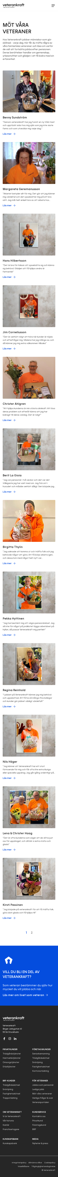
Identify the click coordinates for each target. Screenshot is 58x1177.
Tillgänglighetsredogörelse (43, 1166)
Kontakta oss (38, 1116)
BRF (34, 1129)
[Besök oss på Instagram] (9, 1038)
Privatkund (37, 1120)
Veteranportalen (40, 1102)
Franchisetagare (11, 1129)
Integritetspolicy (19, 1163)
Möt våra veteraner (42, 1093)
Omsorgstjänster (11, 1062)
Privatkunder (10, 1049)
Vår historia (8, 1120)
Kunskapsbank (10, 1143)
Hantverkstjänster (12, 1058)
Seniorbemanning (41, 1053)
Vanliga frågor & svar (42, 1098)
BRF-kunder (9, 1080)
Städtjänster (9, 1066)
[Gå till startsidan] (13, 5)
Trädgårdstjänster (12, 1053)
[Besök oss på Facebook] (4, 1038)
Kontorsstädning (40, 1071)
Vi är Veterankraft (12, 1116)
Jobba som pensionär (43, 1085)
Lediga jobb (38, 1089)
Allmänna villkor (35, 1163)
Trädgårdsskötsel (40, 1058)
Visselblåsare (23, 1166)
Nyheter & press (40, 1143)
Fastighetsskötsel (41, 1066)
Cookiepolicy (49, 1163)
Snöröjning (37, 1062)
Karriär (6, 1125)
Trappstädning (10, 1098)
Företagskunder (41, 1049)
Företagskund (39, 1125)
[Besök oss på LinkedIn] (15, 1038)
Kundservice (39, 1112)
